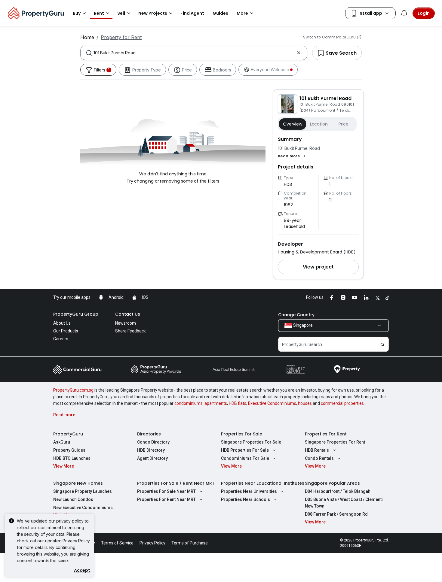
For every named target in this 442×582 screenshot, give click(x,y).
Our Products (65, 331)
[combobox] (194, 52)
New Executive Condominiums (83, 507)
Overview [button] (292, 124)
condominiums (188, 403)
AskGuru (61, 442)
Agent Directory (152, 458)
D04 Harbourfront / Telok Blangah (337, 491)
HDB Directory (151, 450)
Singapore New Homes (78, 483)
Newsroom (125, 323)
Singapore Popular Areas (332, 483)
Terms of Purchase (189, 543)
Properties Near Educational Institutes (262, 483)
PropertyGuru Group (75, 314)
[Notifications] (404, 13)
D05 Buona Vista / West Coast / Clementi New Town (344, 502)
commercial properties (342, 403)
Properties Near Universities (249, 491)
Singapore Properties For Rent (335, 442)
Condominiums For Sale (245, 458)
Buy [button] (77, 13)
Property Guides (69, 450)
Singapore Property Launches (82, 491)
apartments (215, 403)
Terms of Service (117, 543)
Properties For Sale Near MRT (166, 491)
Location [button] (319, 124)
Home (87, 37)
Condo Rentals (319, 458)
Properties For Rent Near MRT (166, 499)
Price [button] (343, 124)
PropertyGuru (68, 434)
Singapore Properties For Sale (251, 442)
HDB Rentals (317, 450)
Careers (60, 338)
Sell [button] (121, 13)
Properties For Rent (326, 434)
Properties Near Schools (245, 499)
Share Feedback (130, 331)
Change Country (296, 315)
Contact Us (127, 314)
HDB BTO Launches (72, 458)
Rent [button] (99, 13)
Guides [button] (220, 13)
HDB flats (237, 403)
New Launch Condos (73, 499)
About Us (62, 323)
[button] (292, 156)
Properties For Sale (241, 434)
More (242, 13)
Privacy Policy (76, 540)
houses (305, 403)
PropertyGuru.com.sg (73, 390)
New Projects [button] (152, 13)
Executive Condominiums (272, 403)
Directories (149, 434)
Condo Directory (153, 442)
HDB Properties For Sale (245, 450)
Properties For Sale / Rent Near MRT (176, 483)
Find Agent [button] (192, 13)
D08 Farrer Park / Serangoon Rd (336, 514)
